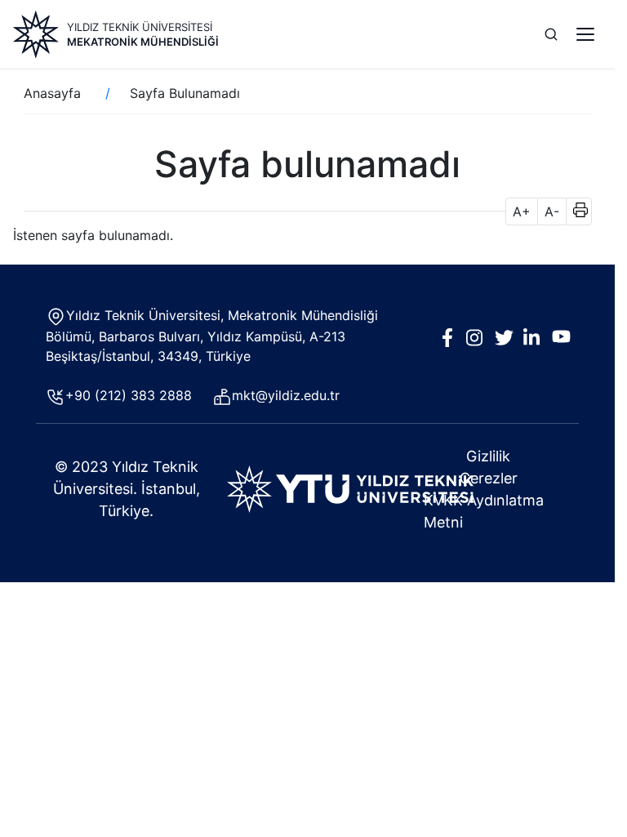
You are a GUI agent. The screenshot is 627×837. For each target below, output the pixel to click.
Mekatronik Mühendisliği (143, 41)
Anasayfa (52, 93)
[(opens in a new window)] (350, 487)
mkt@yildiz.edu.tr (288, 395)
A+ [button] (522, 211)
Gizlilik (488, 456)
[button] (575, 211)
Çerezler (489, 478)
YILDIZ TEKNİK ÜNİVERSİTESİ (139, 26)
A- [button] (552, 211)
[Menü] (585, 34)
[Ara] (551, 34)
